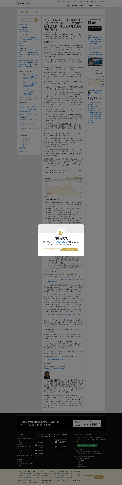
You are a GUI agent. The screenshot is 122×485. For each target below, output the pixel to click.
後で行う (52, 249)
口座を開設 (69, 249)
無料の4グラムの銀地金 (58, 242)
